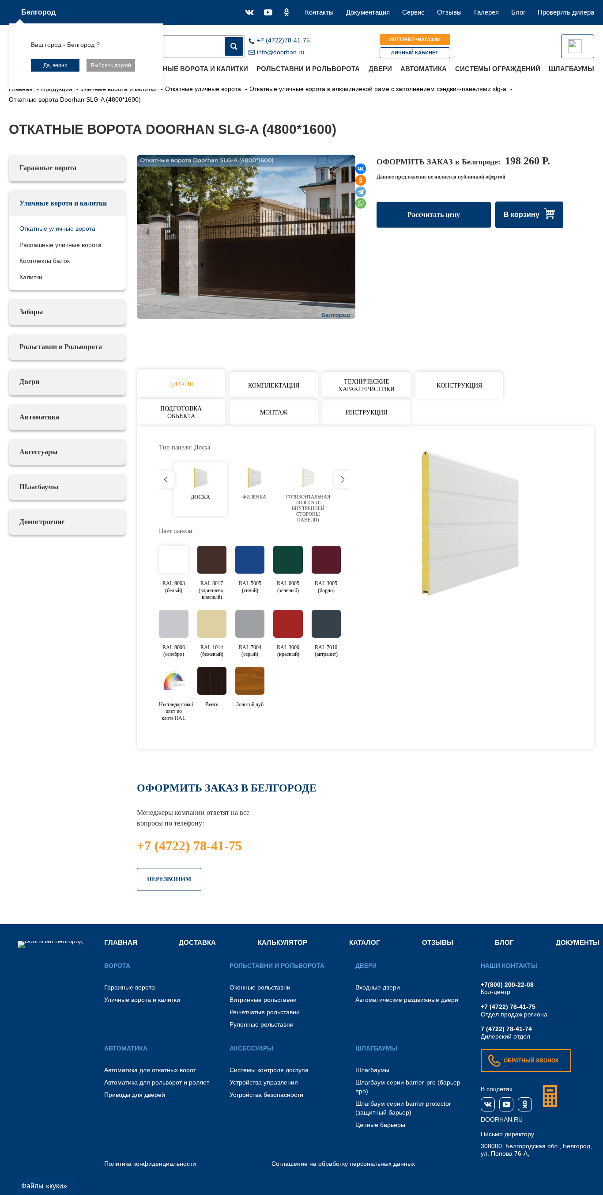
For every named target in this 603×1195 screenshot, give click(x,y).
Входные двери (377, 987)
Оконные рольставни (260, 987)
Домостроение (41, 521)
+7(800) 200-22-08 (507, 984)
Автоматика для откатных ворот (150, 1069)
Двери (380, 68)
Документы (577, 942)
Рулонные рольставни (262, 1024)
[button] (343, 479)
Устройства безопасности (266, 1094)
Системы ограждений (497, 68)
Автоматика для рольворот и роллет (156, 1082)
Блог (518, 12)
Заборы (31, 312)
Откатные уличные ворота (57, 228)
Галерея (486, 12)
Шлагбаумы (571, 68)
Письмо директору (507, 1134)
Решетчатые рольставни (265, 1012)
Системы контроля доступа (269, 1069)
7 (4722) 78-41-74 (506, 1028)
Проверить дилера (566, 12)
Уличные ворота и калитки (196, 68)
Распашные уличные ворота (60, 244)
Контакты (319, 12)
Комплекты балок (44, 260)
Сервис (413, 12)
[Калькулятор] (550, 1096)
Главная (120, 942)
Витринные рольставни (263, 999)
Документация (368, 12)
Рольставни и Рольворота (308, 68)
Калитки (30, 277)
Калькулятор (282, 942)
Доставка (197, 942)
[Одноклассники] (360, 180)
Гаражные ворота (47, 167)
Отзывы (449, 12)
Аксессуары (38, 452)
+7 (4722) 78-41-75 (189, 845)
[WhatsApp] (360, 203)
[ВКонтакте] (360, 169)
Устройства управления (264, 1082)
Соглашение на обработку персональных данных (343, 1163)
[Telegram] (360, 191)
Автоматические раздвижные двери (406, 999)
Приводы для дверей (134, 1094)
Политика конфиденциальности (150, 1163)
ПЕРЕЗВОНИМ (169, 879)
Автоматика (423, 68)
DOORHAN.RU (502, 1119)
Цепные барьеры (380, 1124)
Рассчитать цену (433, 214)
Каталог (364, 942)
